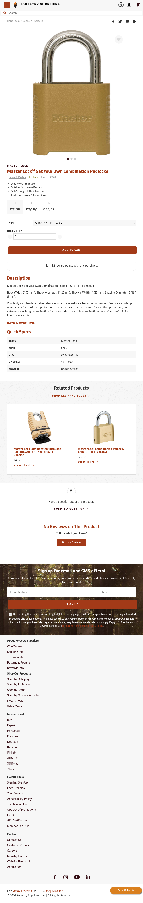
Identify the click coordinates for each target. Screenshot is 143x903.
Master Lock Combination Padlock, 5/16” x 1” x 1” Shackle (101, 451)
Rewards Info (15, 668)
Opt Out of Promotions (21, 810)
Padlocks (38, 20)
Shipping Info (15, 652)
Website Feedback (19, 861)
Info (9, 720)
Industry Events (17, 856)
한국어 (11, 769)
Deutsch (12, 742)
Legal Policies (16, 788)
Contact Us (14, 840)
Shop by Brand (16, 690)
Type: (11, 223)
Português (13, 731)
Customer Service (18, 845)
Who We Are (15, 646)
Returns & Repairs (18, 662)
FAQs (10, 815)
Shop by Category (18, 679)
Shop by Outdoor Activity (23, 695)
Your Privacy (15, 793)
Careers (12, 850)
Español (12, 725)
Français (12, 736)
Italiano (12, 747)
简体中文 (12, 758)
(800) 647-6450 (53, 891)
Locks (26, 20)
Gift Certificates (17, 820)
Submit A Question (69, 509)
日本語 (11, 752)
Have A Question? (21, 323)
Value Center (15, 706)
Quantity (14, 231)
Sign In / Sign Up (17, 782)
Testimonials (15, 657)
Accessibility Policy (19, 799)
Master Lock (17, 166)
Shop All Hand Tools (69, 396)
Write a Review (71, 542)
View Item (22, 465)
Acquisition (14, 867)
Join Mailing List (17, 804)
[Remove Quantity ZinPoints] (10, 237)
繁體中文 (12, 763)
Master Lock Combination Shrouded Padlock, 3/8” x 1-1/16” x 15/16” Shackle (37, 452)
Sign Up (72, 604)
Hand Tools (13, 20)
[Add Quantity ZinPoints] (60, 237)
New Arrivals (15, 701)
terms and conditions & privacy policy (82, 625)
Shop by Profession (19, 684)
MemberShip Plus (18, 826)
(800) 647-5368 (22, 891)
